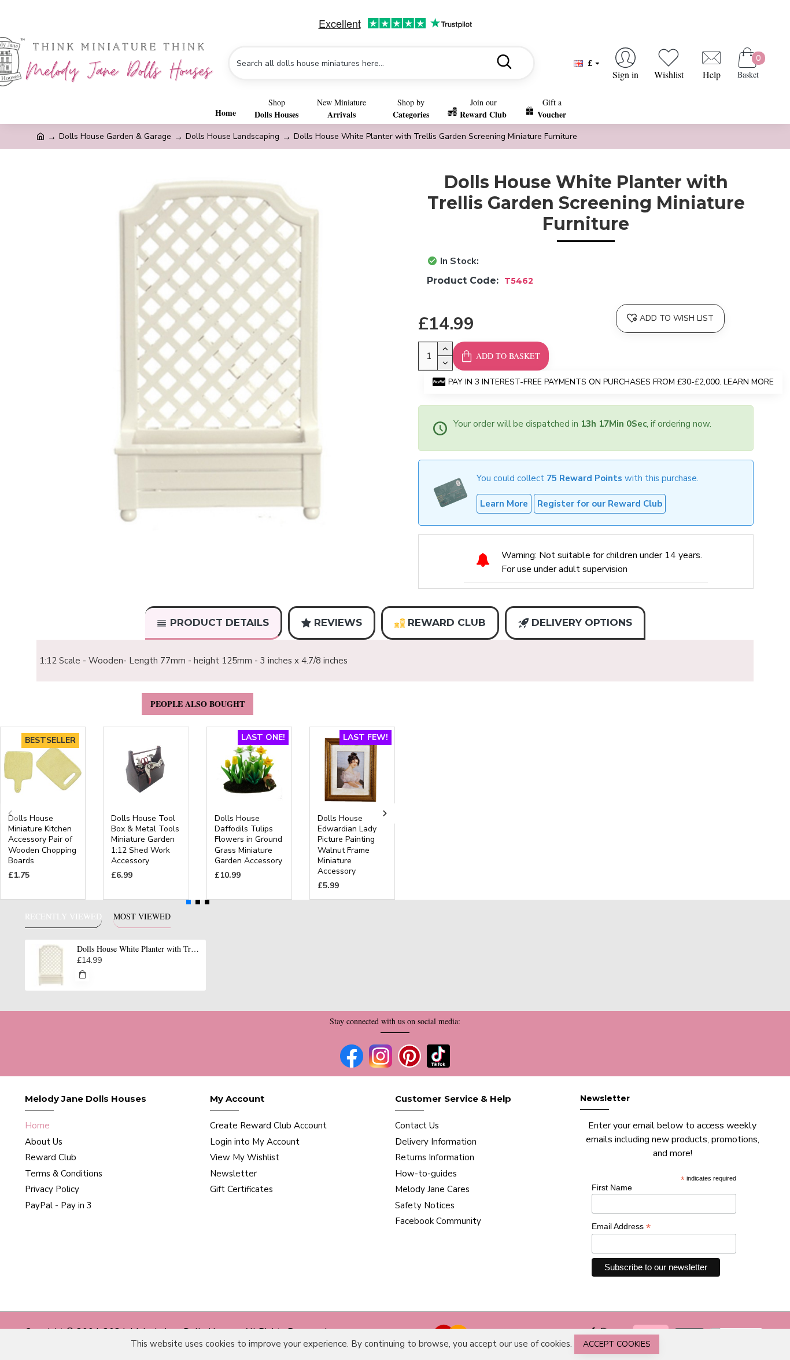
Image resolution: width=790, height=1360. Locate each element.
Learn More (504, 503)
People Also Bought (197, 704)
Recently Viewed (63, 916)
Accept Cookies (617, 1344)
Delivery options (581, 622)
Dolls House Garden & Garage (115, 136)
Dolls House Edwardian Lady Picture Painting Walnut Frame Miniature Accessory (347, 845)
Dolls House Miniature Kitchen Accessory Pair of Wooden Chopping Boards (42, 839)
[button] (10, 813)
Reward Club (447, 622)
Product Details (219, 622)
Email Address (621, 1226)
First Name (612, 1187)
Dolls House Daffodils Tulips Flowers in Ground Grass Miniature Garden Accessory (248, 839)
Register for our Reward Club (599, 503)
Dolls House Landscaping (232, 136)
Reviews (338, 622)
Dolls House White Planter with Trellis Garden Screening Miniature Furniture (139, 949)
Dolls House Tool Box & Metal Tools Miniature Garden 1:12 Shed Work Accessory (145, 839)
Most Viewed (142, 916)
